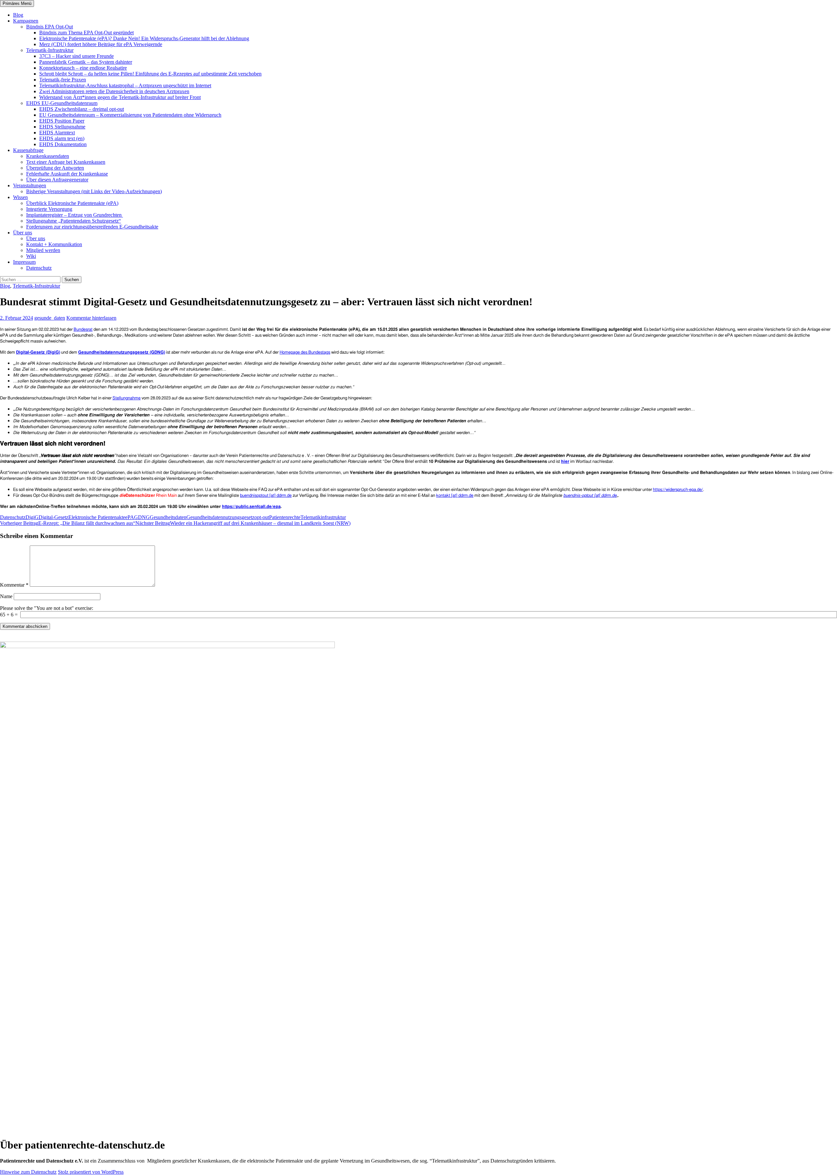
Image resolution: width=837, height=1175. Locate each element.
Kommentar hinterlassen (91, 318)
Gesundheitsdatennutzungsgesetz (220, 517)
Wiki (31, 256)
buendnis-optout (578, 496)
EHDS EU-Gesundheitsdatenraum (61, 103)
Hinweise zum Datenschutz (28, 1172)
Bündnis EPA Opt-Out (49, 26)
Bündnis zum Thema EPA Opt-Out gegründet (86, 32)
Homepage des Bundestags (305, 352)
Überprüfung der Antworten (55, 168)
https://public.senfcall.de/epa (251, 507)
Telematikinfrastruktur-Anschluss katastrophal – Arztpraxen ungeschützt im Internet (125, 85)
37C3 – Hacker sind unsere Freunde (76, 56)
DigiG (32, 517)
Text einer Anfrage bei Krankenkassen (65, 162)
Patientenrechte (284, 517)
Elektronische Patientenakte (96, 517)
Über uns (22, 232)
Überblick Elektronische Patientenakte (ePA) (72, 203)
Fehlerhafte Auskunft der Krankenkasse (67, 173)
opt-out (261, 517)
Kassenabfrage (28, 150)
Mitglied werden (43, 250)
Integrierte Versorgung (49, 209)
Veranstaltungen (29, 185)
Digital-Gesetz (53, 517)
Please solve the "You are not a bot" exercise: (46, 608)
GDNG (142, 517)
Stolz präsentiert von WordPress (91, 1172)
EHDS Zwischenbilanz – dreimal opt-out (81, 109)
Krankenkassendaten (47, 156)
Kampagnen (25, 21)
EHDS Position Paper (61, 121)
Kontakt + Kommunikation (54, 244)
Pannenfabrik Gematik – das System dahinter (85, 62)
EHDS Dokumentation (63, 144)
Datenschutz (39, 268)
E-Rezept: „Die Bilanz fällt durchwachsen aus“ (67, 523)
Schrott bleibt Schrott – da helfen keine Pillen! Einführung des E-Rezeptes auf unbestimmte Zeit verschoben (150, 73)
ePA (129, 517)
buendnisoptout (254, 496)
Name (6, 596)
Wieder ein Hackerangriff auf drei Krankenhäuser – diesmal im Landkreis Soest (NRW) (242, 523)
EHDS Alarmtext (57, 132)
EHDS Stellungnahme (62, 126)
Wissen (20, 197)
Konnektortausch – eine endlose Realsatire (83, 68)
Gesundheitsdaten (168, 517)
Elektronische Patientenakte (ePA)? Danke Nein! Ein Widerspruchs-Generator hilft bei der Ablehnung (144, 38)
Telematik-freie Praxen (62, 79)
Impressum (24, 262)
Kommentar (14, 585)
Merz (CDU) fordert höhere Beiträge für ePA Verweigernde (100, 44)
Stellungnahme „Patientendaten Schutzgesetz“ (73, 221)
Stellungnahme (126, 398)
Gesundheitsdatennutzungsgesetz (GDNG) (121, 352)
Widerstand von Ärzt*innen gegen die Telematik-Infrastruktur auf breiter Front (120, 97)
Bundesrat (83, 329)
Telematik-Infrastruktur (50, 50)
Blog (18, 15)
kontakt (443, 496)
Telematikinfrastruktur (323, 517)
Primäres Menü (17, 3)
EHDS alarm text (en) (61, 138)
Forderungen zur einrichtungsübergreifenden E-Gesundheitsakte (92, 226)
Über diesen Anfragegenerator (57, 179)
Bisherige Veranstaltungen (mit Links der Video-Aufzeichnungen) (94, 191)
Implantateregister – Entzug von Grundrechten (74, 215)
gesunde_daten (49, 318)
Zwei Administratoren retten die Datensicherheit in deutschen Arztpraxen (114, 91)
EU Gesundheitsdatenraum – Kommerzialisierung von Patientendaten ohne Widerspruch (130, 115)
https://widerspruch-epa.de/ (678, 490)
